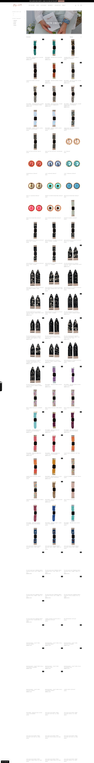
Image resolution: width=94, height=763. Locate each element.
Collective (58, 5)
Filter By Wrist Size (16, 11)
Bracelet (14, 23)
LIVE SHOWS (43, 5)
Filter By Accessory (16, 18)
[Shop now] (54, 22)
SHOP (37, 5)
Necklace (14, 25)
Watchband (15, 20)
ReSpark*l (50, 5)
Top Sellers (32, 5)
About (64, 5)
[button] (5, 762)
